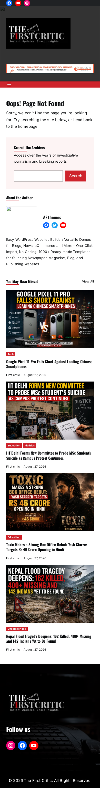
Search (75, 175)
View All (88, 281)
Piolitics (30, 445)
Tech (11, 354)
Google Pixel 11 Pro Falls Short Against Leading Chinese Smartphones (49, 364)
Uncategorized (17, 628)
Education (14, 445)
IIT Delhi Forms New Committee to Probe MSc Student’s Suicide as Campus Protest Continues (48, 455)
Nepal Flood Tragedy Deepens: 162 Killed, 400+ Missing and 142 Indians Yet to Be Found (48, 638)
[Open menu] (9, 84)
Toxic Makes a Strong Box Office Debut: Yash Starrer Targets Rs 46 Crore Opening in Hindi (46, 547)
